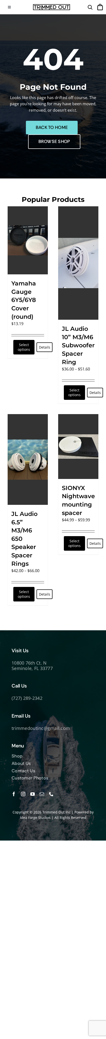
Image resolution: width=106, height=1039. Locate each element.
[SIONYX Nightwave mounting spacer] (78, 446)
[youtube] (32, 794)
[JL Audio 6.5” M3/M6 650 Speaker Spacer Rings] (28, 459)
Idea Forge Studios (35, 817)
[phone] (51, 794)
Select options (24, 347)
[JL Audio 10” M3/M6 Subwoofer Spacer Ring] (78, 263)
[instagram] (23, 794)
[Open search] (90, 7)
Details (44, 347)
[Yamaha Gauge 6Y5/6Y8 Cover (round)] (28, 240)
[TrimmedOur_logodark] (51, 6)
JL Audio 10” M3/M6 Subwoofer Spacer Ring (78, 345)
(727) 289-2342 (27, 698)
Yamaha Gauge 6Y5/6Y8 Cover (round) (23, 300)
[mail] (42, 794)
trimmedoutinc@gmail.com (41, 728)
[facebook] (14, 794)
